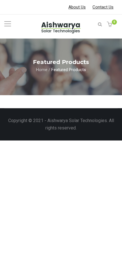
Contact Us (102, 7)
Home (41, 69)
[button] (110, 24)
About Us (77, 7)
